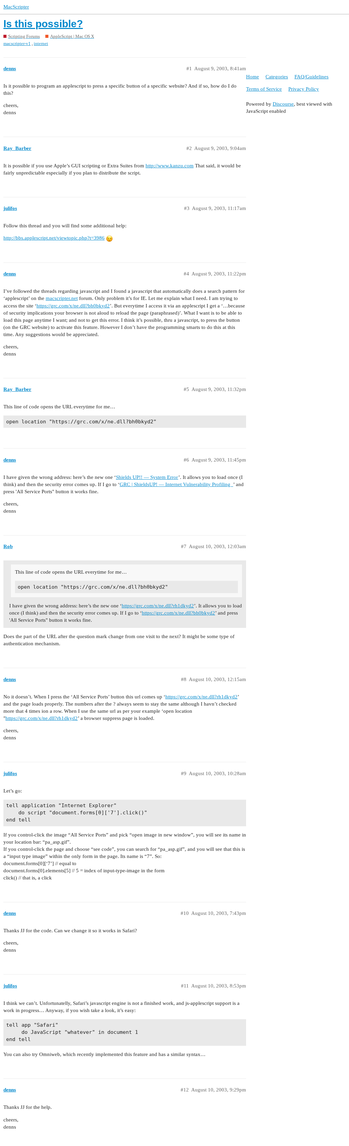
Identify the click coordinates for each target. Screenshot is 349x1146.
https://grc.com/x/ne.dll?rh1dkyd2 (158, 605)
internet (41, 43)
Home (252, 76)
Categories (276, 76)
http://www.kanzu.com (170, 165)
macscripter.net (62, 298)
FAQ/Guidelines (311, 76)
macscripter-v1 (17, 43)
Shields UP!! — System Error (147, 477)
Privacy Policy (303, 89)
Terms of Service (264, 89)
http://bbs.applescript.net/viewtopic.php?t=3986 (54, 238)
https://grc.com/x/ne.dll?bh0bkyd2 (73, 305)
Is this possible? (43, 23)
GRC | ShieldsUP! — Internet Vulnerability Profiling (176, 484)
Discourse (283, 104)
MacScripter (16, 7)
